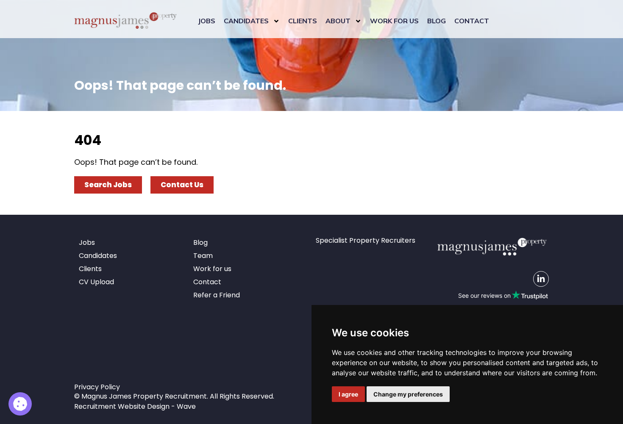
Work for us (394, 21)
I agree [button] (348, 394)
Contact (471, 21)
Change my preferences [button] (408, 394)
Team (203, 255)
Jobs (206, 21)
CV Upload (96, 282)
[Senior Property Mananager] (20, 404)
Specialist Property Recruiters (365, 240)
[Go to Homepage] (125, 21)
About (337, 21)
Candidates (246, 21)
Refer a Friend (216, 295)
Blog (436, 21)
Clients (302, 21)
